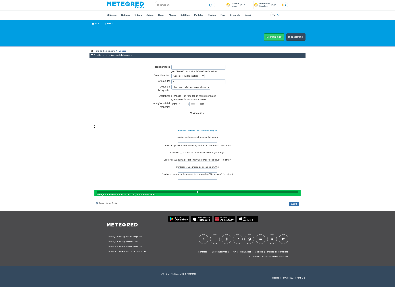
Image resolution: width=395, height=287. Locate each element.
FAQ (233, 251)
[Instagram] (226, 239)
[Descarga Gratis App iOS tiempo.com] (201, 219)
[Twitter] (203, 239)
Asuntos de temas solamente (190, 99)
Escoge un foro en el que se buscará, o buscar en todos (126, 194)
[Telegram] (272, 239)
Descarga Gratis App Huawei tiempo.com (125, 246)
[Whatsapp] (249, 239)
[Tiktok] (238, 239)
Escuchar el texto (186, 130)
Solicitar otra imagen (207, 130)
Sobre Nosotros (219, 251)
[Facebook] (215, 239)
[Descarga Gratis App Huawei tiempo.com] (224, 219)
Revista (212, 15)
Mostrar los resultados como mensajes (195, 96)
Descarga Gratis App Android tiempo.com (125, 237)
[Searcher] (211, 5)
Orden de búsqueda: (164, 88)
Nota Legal (245, 251)
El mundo (235, 15)
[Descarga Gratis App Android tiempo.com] (178, 219)
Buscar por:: (162, 66)
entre (174, 104)
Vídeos (138, 15)
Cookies (259, 251)
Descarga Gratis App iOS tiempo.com (123, 241)
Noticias (125, 15)
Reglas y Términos (281, 278)
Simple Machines (188, 274)
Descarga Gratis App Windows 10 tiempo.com (127, 251)
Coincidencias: (162, 75)
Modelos (198, 15)
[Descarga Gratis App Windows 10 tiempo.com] (247, 219)
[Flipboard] (283, 239)
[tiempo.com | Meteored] (122, 224)
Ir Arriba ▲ (300, 278)
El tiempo (112, 15)
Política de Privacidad (277, 251)
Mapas (172, 15)
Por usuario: (163, 81)
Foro (222, 15)
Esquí (248, 15)
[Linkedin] (260, 239)
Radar (161, 15)
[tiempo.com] (125, 4)
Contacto (202, 251)
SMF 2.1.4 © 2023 (169, 274)
